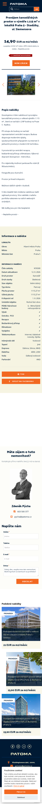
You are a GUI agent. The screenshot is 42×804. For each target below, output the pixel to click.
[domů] (18, 4)
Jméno (5, 531)
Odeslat (27, 581)
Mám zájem (21, 63)
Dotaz (5, 565)
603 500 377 (23, 511)
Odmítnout (21, 797)
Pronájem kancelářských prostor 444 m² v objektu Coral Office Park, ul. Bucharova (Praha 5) (21, 721)
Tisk (22, 374)
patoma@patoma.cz (23, 766)
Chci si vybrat (18, 786)
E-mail (5, 554)
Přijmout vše (21, 792)
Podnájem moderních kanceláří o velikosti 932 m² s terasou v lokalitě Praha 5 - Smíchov (21, 634)
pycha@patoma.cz (22, 516)
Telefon (6, 543)
